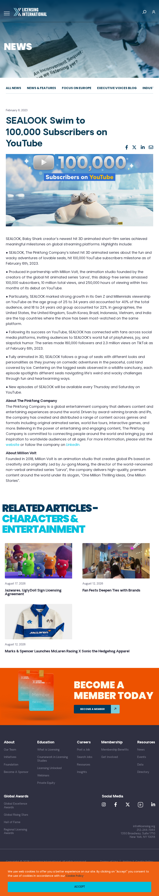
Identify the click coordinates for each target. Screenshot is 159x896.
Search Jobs (84, 757)
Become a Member (92, 709)
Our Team (10, 749)
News (141, 749)
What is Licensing (48, 749)
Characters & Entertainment (43, 523)
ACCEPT (79, 887)
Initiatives (10, 757)
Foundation (11, 764)
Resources (83, 764)
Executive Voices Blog (117, 88)
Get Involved (109, 757)
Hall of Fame (12, 822)
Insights (82, 772)
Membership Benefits (115, 749)
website (12, 444)
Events (141, 757)
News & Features (41, 88)
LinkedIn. (73, 444)
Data (140, 764)
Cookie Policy (75, 876)
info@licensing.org (144, 826)
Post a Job (83, 749)
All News (13, 88)
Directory (143, 772)
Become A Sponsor (16, 772)
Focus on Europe (76, 88)
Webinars (43, 775)
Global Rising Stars (16, 815)
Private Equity (46, 783)
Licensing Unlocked (49, 768)
